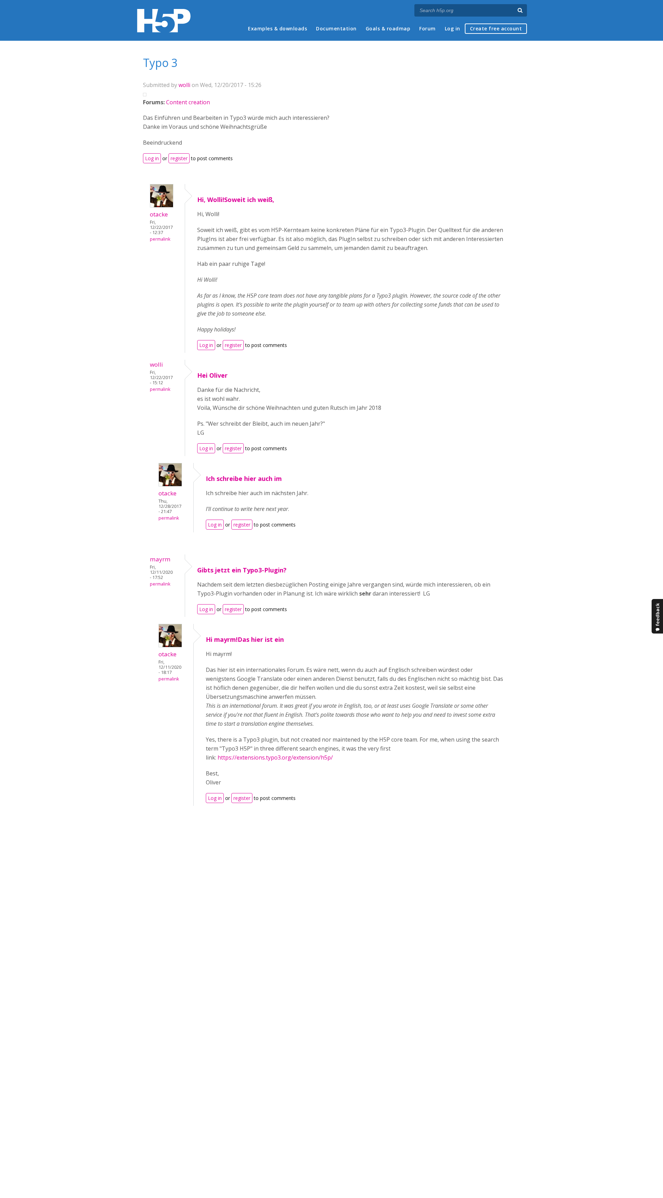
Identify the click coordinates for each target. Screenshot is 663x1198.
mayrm (160, 559)
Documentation (336, 28)
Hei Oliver (212, 375)
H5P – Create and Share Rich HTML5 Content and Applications (164, 20)
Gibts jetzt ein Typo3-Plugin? (242, 570)
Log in (452, 28)
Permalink (160, 239)
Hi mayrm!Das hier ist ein (245, 639)
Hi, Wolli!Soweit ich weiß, (235, 199)
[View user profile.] (161, 205)
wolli (184, 85)
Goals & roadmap (388, 28)
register (179, 158)
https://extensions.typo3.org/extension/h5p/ (275, 757)
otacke (159, 214)
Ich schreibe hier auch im (244, 478)
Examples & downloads (277, 28)
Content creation (188, 102)
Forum (427, 28)
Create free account (496, 28)
